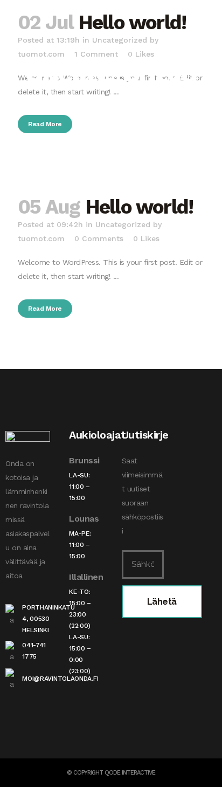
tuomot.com (41, 238)
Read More (45, 124)
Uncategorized (122, 224)
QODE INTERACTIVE (130, 772)
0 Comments (98, 238)
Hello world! (139, 206)
